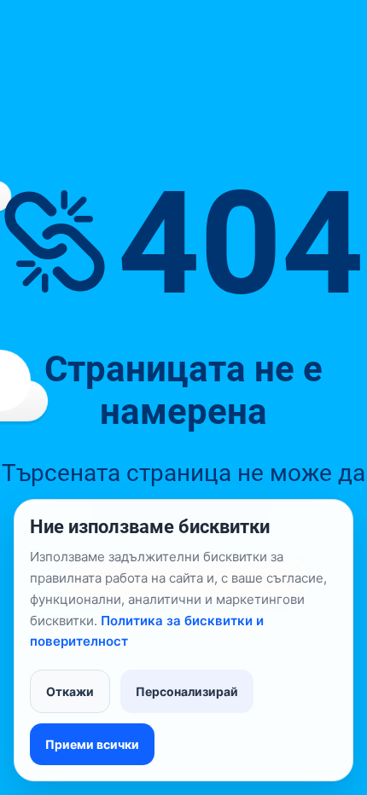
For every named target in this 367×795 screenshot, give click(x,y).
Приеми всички (92, 744)
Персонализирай (187, 691)
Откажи (70, 691)
